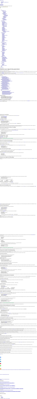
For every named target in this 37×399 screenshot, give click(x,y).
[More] (0, 368)
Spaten (2, 47)
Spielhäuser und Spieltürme (4, 44)
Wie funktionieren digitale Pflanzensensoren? (6, 91)
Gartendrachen (4, 17)
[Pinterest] (0, 364)
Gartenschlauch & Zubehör (4, 49)
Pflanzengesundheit (33, 234)
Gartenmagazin (2, 1)
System (2, 136)
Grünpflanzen (33, 158)
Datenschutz (2, 397)
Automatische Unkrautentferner (5, 84)
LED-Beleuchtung (4, 19)
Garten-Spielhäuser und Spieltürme (6, 31)
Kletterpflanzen (3, 39)
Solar (24, 186)
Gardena (1, 137)
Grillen (1, 51)
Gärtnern (3, 73)
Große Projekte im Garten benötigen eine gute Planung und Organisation (10, 391)
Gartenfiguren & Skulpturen (4, 13)
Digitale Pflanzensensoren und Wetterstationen (5, 83)
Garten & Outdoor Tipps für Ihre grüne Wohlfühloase (7, 385)
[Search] (0, 7)
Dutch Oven (3, 55)
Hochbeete (3, 34)
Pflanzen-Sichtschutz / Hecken (4, 40)
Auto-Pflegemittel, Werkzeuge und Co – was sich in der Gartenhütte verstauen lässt (11, 388)
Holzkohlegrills (3, 52)
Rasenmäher (20, 149)
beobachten (5, 333)
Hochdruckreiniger (3, 46)
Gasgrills (3, 54)
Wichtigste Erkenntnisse (4, 76)
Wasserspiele (3, 18)
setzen (4, 115)
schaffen (35, 186)
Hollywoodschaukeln (4, 22)
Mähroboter (3, 45)
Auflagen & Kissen (3, 28)
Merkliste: (2, 2)
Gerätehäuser (3, 43)
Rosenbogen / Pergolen (4, 37)
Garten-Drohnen (3, 369)
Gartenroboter (9, 369)
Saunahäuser (3, 62)
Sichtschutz (2, 56)
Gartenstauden (3, 35)
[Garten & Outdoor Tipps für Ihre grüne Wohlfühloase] (5, 384)
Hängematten (3, 23)
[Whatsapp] (0, 366)
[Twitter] (0, 360)
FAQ (1, 90)
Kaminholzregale (3, 29)
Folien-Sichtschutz (3, 60)
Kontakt (1, 3)
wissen (33, 339)
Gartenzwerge (4, 16)
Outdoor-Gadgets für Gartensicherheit (4, 87)
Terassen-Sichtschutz (4, 59)
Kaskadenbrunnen (4, 11)
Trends (16, 115)
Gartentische (3, 24)
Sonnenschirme (3, 30)
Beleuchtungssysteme (5, 294)
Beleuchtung (4, 286)
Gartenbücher (3, 41)
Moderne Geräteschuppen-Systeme (5, 88)
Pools (1, 63)
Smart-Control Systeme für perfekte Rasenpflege (6, 80)
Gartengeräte (6, 369)
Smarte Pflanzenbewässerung (27, 369)
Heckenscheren (3, 48)
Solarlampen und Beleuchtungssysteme (5, 82)
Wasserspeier (3, 20)
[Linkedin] (0, 362)
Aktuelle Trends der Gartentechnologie (5, 77)
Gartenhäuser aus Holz (4, 42)
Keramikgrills (3, 53)
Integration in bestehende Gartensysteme (5, 78)
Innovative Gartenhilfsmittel (19, 369)
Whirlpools (3, 64)
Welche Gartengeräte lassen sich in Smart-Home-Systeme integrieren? (8, 92)
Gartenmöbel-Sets (3, 21)
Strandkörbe (3, 25)
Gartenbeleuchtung (5, 268)
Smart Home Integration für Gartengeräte (4, 85)
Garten (3, 71)
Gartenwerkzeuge (11, 369)
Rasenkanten (3, 38)
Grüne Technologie (14, 369)
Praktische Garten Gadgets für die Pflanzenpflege (5, 81)
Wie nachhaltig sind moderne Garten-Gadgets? (6, 94)
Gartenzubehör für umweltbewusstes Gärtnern (5, 89)
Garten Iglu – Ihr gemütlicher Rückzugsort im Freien (4, 374)
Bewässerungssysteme (4, 50)
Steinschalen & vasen (4, 10)
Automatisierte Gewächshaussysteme (5, 86)
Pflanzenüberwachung (23, 369)
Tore (1, 66)
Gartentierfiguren (4, 14)
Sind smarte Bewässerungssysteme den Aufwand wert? (7, 93)
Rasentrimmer (4, 152)
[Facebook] (0, 358)
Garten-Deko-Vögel (6, 15)
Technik (15, 123)
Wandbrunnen (4, 12)
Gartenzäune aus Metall (4, 57)
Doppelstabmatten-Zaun (4, 61)
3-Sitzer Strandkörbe (5, 26)
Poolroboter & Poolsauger (4, 65)
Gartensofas (3, 27)
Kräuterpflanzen (3, 36)
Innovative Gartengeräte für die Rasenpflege (5, 79)
